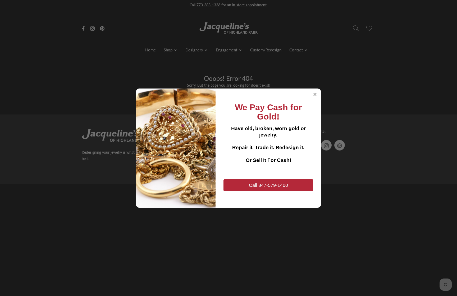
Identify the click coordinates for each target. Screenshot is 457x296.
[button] (315, 94)
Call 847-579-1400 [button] (268, 185)
